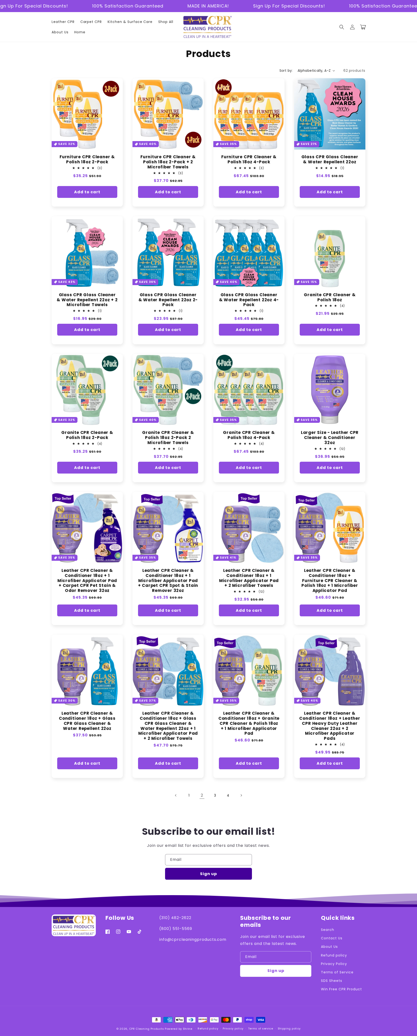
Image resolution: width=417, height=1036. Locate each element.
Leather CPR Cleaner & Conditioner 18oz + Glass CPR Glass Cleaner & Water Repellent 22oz (87, 721)
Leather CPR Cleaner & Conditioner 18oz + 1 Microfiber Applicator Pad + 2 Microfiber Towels (249, 578)
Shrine (187, 1029)
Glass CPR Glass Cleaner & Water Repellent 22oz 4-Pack (249, 299)
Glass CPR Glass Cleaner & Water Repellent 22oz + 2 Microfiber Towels (87, 299)
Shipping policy (289, 1028)
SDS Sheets (331, 980)
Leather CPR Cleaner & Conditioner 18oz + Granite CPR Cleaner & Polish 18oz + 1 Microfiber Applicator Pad (248, 723)
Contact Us (331, 938)
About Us (329, 946)
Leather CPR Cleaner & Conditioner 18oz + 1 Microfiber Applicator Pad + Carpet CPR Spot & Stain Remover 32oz (168, 580)
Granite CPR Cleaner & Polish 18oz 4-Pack (249, 435)
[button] (341, 27)
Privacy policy (233, 1028)
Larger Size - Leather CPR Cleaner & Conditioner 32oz (330, 437)
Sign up (208, 874)
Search (327, 929)
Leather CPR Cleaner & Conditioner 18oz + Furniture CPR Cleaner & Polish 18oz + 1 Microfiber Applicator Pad (329, 580)
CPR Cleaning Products (146, 1029)
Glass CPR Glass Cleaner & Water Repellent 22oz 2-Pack (168, 299)
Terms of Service (337, 972)
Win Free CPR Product (341, 989)
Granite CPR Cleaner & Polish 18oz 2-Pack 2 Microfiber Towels (168, 437)
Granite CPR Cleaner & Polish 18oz (329, 297)
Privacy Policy (334, 963)
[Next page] (241, 795)
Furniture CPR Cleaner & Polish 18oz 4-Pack (249, 159)
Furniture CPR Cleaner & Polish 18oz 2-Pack (87, 159)
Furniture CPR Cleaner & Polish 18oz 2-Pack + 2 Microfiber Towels (168, 161)
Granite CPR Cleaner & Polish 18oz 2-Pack (87, 435)
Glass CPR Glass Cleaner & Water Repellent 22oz (329, 159)
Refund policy (334, 955)
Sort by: (286, 70)
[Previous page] (176, 795)
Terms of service (260, 1028)
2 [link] (202, 795)
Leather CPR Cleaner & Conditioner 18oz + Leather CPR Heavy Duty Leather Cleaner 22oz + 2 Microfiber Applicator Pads (329, 726)
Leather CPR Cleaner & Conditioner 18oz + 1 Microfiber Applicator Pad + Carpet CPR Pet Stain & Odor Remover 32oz (87, 580)
